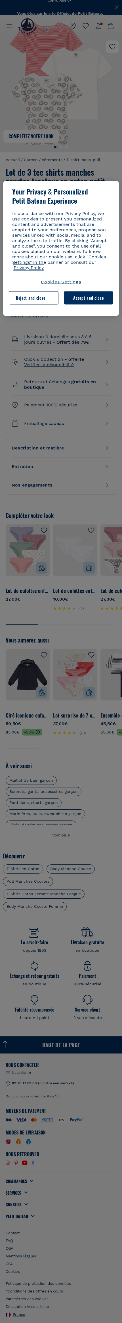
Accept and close (88, 298)
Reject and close (30, 298)
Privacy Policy (29, 267)
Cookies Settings (61, 281)
